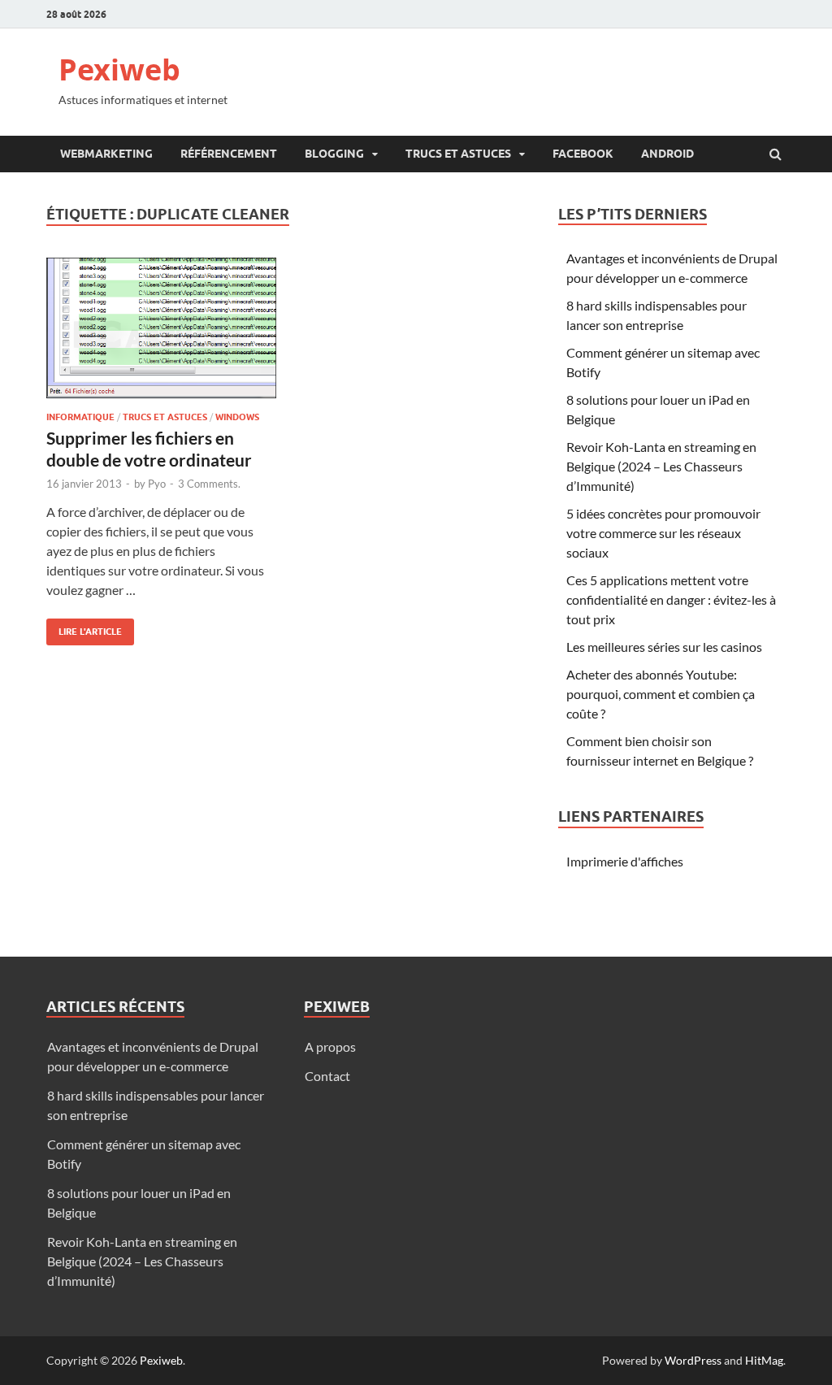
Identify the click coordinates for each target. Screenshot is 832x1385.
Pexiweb (119, 69)
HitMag (764, 1360)
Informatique (80, 417)
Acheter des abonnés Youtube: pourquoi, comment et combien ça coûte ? (660, 693)
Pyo (157, 483)
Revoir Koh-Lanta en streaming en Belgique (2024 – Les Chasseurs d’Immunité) (661, 466)
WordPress (693, 1360)
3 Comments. (209, 483)
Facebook (582, 153)
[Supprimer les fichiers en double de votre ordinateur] (161, 334)
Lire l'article (84, 628)
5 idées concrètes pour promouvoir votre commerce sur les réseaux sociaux (663, 533)
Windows (237, 417)
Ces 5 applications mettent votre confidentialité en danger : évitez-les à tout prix (671, 599)
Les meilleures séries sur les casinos (664, 646)
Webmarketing (106, 153)
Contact (327, 1075)
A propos (330, 1046)
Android (667, 153)
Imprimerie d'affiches (624, 861)
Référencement (228, 153)
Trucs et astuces (458, 153)
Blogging (334, 153)
